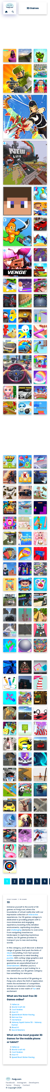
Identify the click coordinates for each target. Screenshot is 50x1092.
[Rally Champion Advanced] (9, 599)
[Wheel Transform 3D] (40, 523)
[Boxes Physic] (25, 728)
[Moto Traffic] (9, 774)
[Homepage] (9, 5)
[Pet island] (9, 331)
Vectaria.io (16, 1020)
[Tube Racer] (40, 759)
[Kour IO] (17, 78)
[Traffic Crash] (9, 743)
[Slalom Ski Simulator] (40, 835)
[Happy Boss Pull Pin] (25, 538)
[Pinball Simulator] (40, 645)
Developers (34, 1082)
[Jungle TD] (40, 789)
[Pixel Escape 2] (9, 728)
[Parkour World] (25, 507)
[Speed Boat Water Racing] (40, 70)
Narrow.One (17, 1017)
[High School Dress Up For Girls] (9, 392)
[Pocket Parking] (40, 569)
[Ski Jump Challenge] (40, 461)
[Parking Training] (25, 392)
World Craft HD (18, 1007)
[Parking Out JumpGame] (9, 285)
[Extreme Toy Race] (40, 285)
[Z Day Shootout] (25, 667)
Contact (26, 1085)
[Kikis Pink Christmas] (40, 538)
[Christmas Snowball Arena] (40, 193)
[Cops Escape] (9, 316)
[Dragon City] (25, 805)
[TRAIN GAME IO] (9, 346)
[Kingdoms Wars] (9, 507)
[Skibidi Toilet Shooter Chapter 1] (9, 538)
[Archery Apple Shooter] (40, 774)
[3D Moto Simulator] (9, 477)
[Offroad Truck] (25, 851)
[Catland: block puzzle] (40, 392)
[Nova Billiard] (25, 630)
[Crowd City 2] (40, 728)
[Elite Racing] (40, 743)
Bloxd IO (15, 1027)
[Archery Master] (9, 866)
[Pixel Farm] (40, 697)
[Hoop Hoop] (40, 713)
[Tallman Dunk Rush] (40, 346)
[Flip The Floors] (9, 851)
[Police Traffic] (9, 614)
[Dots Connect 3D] (9, 645)
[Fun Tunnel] (9, 667)
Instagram (21, 1082)
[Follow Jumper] (25, 300)
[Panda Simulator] (25, 789)
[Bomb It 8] (25, 408)
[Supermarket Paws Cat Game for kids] (40, 362)
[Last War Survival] (25, 584)
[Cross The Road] (9, 789)
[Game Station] (9, 300)
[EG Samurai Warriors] (25, 820)
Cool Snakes (17, 1009)
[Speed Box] (40, 667)
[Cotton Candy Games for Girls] (40, 377)
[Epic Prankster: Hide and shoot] (40, 208)
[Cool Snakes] (40, 55)
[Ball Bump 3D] (40, 630)
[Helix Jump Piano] (25, 759)
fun (34, 988)
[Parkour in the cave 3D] (25, 316)
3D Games (23, 899)
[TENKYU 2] (25, 645)
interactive (33, 914)
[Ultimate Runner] (40, 614)
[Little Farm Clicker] (9, 408)
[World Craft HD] (25, 55)
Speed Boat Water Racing (23, 1014)
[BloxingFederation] (40, 300)
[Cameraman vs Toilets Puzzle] (9, 569)
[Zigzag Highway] (25, 774)
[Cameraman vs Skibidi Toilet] (40, 477)
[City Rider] (25, 492)
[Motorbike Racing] (25, 713)
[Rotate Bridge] (40, 331)
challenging (16, 930)
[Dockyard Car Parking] (9, 805)
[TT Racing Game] (40, 224)
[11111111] (40, 270)
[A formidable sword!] (40, 492)
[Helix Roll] (9, 697)
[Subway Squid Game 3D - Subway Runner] (40, 86)
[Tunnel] (25, 835)
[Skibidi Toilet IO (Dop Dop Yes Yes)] (25, 285)
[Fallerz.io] (9, 55)
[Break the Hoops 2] (25, 743)
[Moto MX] (40, 599)
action (9, 955)
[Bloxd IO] (17, 201)
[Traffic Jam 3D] (17, 369)
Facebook (10, 1082)
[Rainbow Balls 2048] (25, 553)
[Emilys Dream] (25, 682)
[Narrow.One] (25, 117)
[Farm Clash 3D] (25, 697)
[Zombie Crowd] (40, 805)
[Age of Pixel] (40, 851)
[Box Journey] (40, 507)
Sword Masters (18, 1030)
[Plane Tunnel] (9, 820)
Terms (8, 1085)
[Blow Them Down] (40, 254)
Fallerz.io (15, 1004)
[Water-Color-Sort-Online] (40, 316)
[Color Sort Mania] (25, 569)
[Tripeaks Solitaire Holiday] (25, 477)
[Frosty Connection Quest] (9, 523)
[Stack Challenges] (40, 682)
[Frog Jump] (9, 461)
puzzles (10, 958)
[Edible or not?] (25, 461)
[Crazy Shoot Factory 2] (9, 759)
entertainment (13, 965)
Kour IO (15, 1012)
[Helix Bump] (25, 614)
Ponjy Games (12, 899)
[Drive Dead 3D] (40, 239)
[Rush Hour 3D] (9, 835)
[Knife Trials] (9, 713)
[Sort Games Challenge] (9, 553)
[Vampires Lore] (40, 820)
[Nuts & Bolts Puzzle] (9, 584)
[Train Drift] (40, 553)
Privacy (17, 1085)
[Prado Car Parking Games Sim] (9, 492)
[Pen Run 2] (9, 682)
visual (9, 953)
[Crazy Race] (9, 630)
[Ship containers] (40, 408)
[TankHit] (25, 346)
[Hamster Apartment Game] (25, 523)
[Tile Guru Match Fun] (40, 584)
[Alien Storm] (25, 599)
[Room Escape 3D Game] (25, 331)
